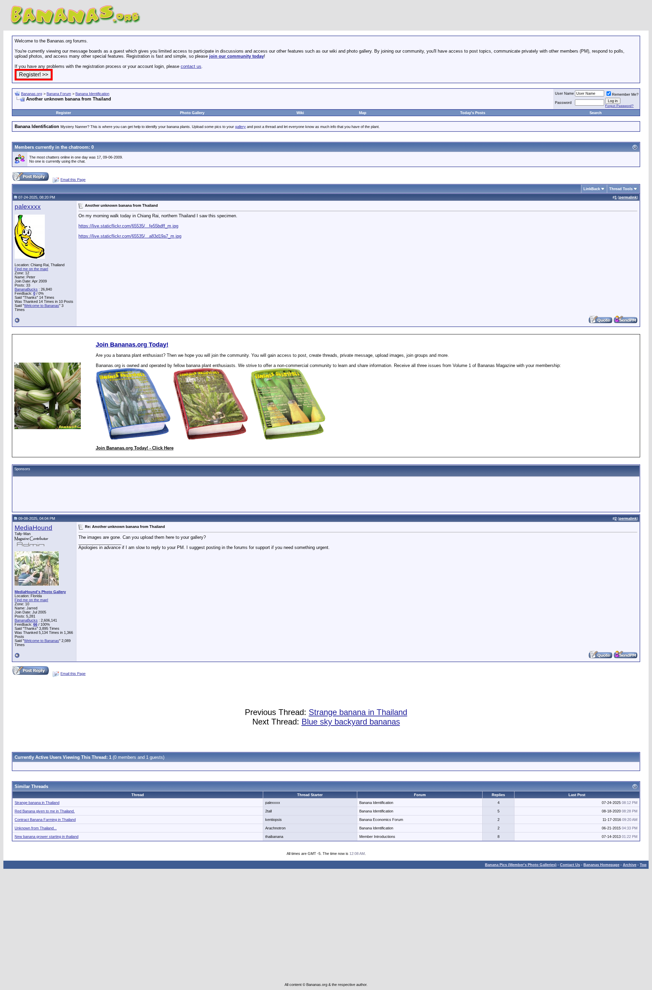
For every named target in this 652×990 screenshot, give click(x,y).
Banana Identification (92, 94)
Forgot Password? (619, 106)
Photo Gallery (192, 113)
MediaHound (33, 527)
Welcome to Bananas (41, 306)
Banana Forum (59, 94)
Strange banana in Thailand (358, 712)
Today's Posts (472, 113)
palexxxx (28, 206)
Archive (629, 865)
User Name (564, 93)
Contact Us (570, 865)
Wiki (300, 113)
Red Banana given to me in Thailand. (45, 811)
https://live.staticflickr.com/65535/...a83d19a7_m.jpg (129, 236)
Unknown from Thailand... (36, 828)
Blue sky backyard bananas (351, 721)
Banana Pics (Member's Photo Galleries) (521, 865)
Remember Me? (625, 94)
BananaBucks (26, 289)
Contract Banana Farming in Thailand (45, 820)
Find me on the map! (31, 269)
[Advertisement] (94, 104)
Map (362, 113)
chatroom (79, 147)
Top (643, 865)
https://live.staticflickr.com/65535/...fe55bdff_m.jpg (128, 225)
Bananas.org (31, 94)
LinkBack (591, 189)
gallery (240, 127)
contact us (191, 66)
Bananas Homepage (601, 865)
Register (63, 113)
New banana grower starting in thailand (46, 837)
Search (596, 113)
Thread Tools (621, 189)
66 (35, 624)
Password (563, 102)
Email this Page (73, 180)
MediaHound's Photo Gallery (40, 592)
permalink (628, 197)
